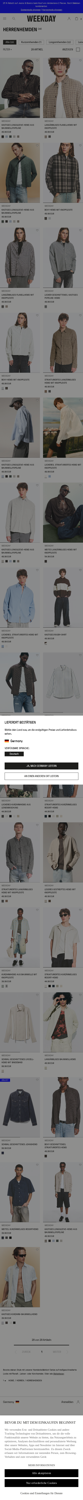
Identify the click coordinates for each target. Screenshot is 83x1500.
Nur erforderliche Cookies (41, 1483)
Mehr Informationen (41, 1465)
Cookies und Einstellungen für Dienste (41, 1493)
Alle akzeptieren (41, 1473)
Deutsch (14, 754)
